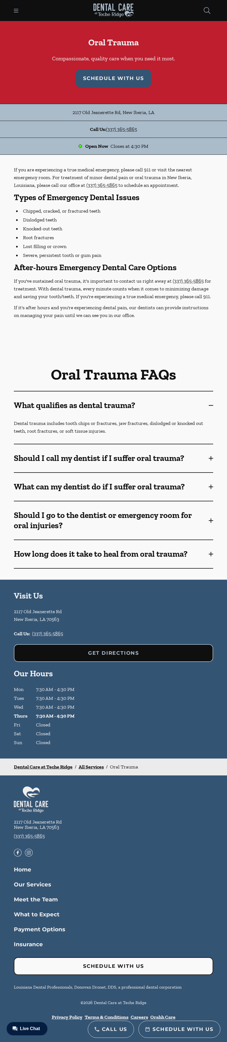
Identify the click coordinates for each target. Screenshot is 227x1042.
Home (22, 869)
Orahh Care (163, 1017)
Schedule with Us (113, 78)
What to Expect (37, 914)
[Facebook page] (18, 853)
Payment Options (39, 929)
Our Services (32, 884)
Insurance (28, 944)
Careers (139, 1017)
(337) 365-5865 (121, 129)
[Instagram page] (29, 853)
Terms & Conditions (106, 1017)
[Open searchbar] (207, 10)
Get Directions (113, 653)
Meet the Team (36, 899)
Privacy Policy (67, 1017)
